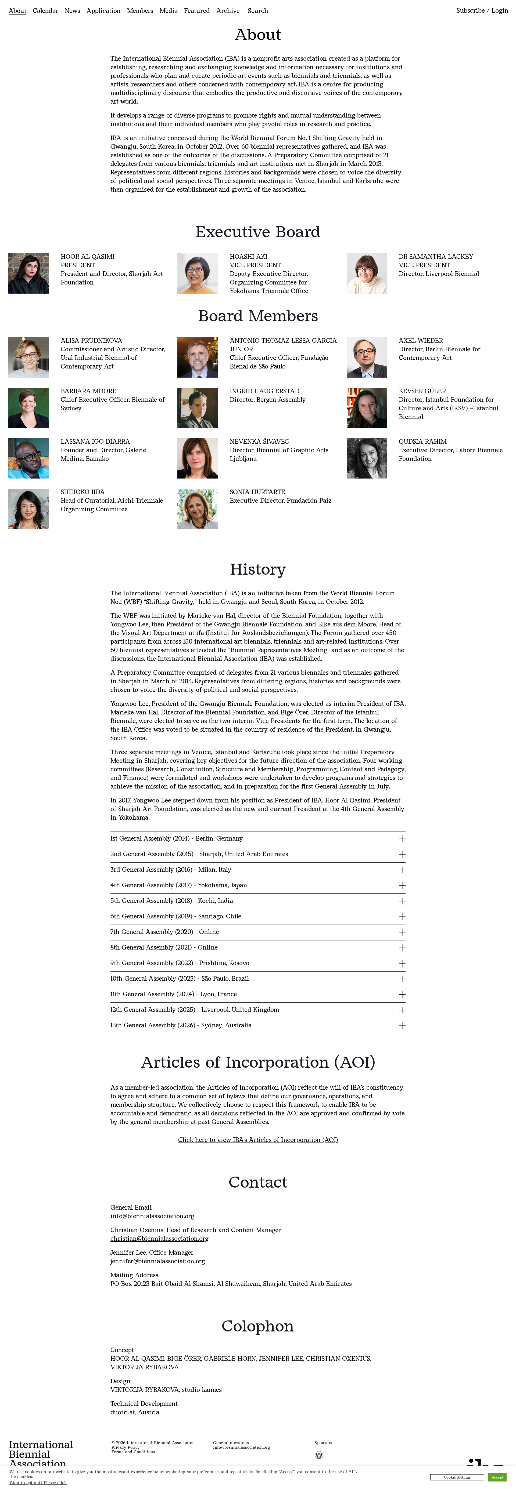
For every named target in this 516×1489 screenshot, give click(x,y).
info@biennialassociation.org (152, 1216)
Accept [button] (497, 1477)
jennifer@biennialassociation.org (157, 1261)
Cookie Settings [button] (457, 1477)
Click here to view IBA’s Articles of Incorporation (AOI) (258, 1139)
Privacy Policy (126, 1447)
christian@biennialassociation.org (159, 1238)
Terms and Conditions (133, 1452)
